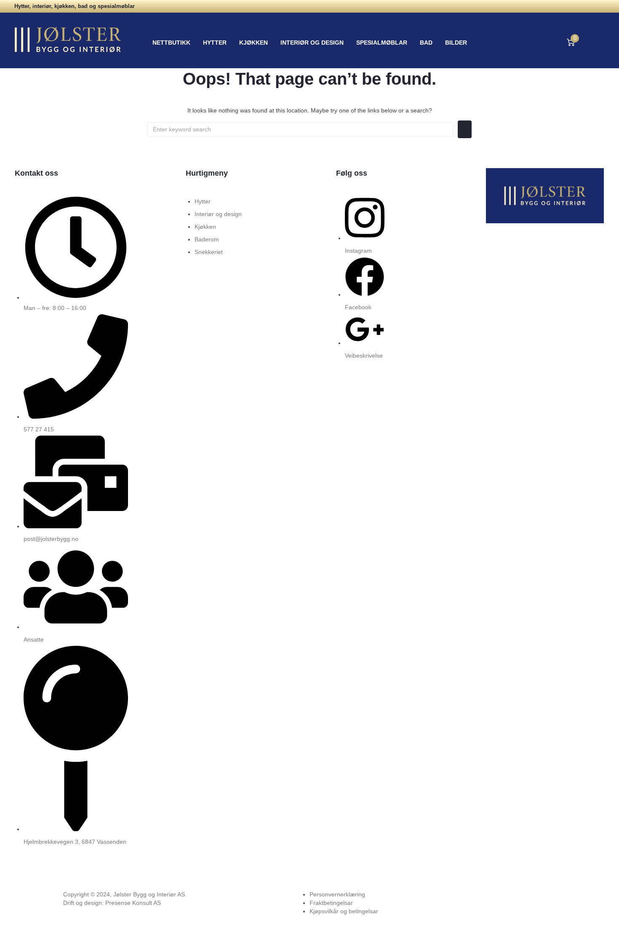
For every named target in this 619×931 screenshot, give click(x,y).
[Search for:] (300, 129)
